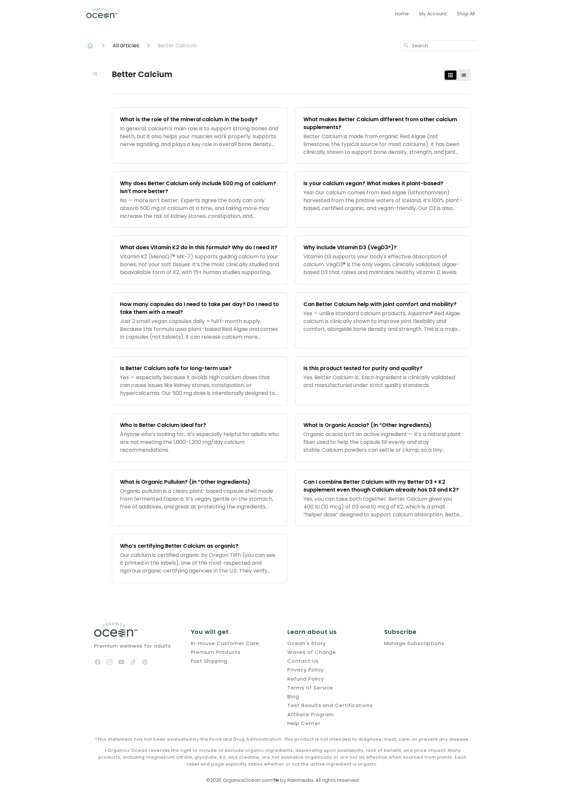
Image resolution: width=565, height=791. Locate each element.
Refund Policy (305, 678)
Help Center (303, 723)
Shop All (466, 13)
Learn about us (312, 632)
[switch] (457, 75)
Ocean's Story (306, 643)
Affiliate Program (310, 714)
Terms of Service (310, 687)
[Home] (90, 46)
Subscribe (400, 632)
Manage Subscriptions (414, 643)
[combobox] (439, 45)
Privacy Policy (305, 669)
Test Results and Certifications (330, 705)
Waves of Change (311, 652)
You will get (210, 632)
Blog (293, 696)
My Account (433, 13)
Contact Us (303, 660)
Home (402, 13)
